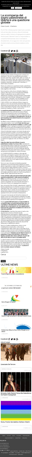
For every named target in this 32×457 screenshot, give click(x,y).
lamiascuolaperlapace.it (5, 446)
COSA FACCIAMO (26, 435)
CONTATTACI (18, 438)
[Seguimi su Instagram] (7, 450)
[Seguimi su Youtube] (9, 450)
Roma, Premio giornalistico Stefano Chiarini (15, 422)
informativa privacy (13, 454)
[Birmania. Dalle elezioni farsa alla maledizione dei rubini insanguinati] (16, 382)
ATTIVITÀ (9, 435)
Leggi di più (18, 7)
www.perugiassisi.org (4, 443)
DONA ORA (24, 438)
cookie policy (20, 454)
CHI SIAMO (19, 435)
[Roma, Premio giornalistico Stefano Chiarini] (16, 416)
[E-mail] (2, 450)
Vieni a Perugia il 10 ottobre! (8, 302)
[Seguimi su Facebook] (6, 450)
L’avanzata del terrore (8, 364)
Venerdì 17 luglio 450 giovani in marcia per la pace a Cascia (16, 316)
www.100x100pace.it (4, 448)
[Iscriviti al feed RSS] (0, 450)
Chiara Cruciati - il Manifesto (9, 26)
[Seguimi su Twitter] (4, 450)
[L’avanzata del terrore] (16, 352)
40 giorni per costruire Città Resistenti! (10, 288)
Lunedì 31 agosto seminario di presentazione (12, 274)
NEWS (3, 435)
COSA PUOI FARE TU (9, 438)
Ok (12, 7)
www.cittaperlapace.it (4, 445)
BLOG (13, 435)
